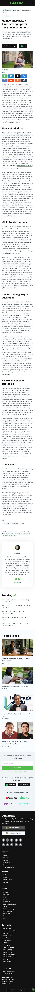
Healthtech (6, 902)
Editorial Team (7, 935)
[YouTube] (7, 844)
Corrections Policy (9, 954)
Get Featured (7, 928)
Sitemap (5, 959)
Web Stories (7, 940)
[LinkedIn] (11, 76)
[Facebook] (4, 80)
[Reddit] (11, 80)
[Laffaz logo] (17, 2)
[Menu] (32, 3)
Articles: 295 (17, 582)
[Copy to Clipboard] (24, 80)
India (4, 875)
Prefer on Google (10, 46)
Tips (22, 523)
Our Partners (7, 938)
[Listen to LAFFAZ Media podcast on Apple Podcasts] (10, 804)
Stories (5, 860)
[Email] (3, 844)
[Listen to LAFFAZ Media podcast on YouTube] (12, 798)
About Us (6, 942)
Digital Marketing (8, 909)
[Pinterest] (16, 844)
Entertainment (7, 911)
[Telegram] (7, 840)
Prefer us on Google (14, 827)
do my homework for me (24, 165)
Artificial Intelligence (9, 904)
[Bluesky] (24, 76)
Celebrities (6, 913)
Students (15, 523)
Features (6, 858)
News (5, 855)
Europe (5, 882)
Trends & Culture (7, 16)
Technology (7, 906)
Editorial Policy (8, 952)
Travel (5, 916)
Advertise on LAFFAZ (10, 931)
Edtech (5, 899)
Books (5, 918)
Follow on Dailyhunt (14, 833)
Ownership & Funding (9, 957)
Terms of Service (17, 771)
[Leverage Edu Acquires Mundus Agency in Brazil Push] (17, 702)
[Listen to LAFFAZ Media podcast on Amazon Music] (25, 804)
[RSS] (20, 844)
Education (6, 523)
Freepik (6, 69)
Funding (5, 892)
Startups (6, 894)
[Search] (2, 2)
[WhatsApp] (4, 76)
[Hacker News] (18, 80)
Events (5, 933)
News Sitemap (7, 961)
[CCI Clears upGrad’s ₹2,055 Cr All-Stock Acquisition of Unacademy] (17, 730)
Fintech (5, 897)
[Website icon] (16, 579)
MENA (5, 877)
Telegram (25, 784)
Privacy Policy (26, 771)
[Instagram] (16, 840)
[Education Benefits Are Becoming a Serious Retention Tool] (17, 647)
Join (24, 46)
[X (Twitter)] (18, 76)
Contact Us (6, 945)
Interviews (6, 862)
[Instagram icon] (19, 579)
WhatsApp (11, 784)
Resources (6, 865)
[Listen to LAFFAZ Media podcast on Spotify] (24, 798)
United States (7, 879)
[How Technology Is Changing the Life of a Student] (17, 675)
